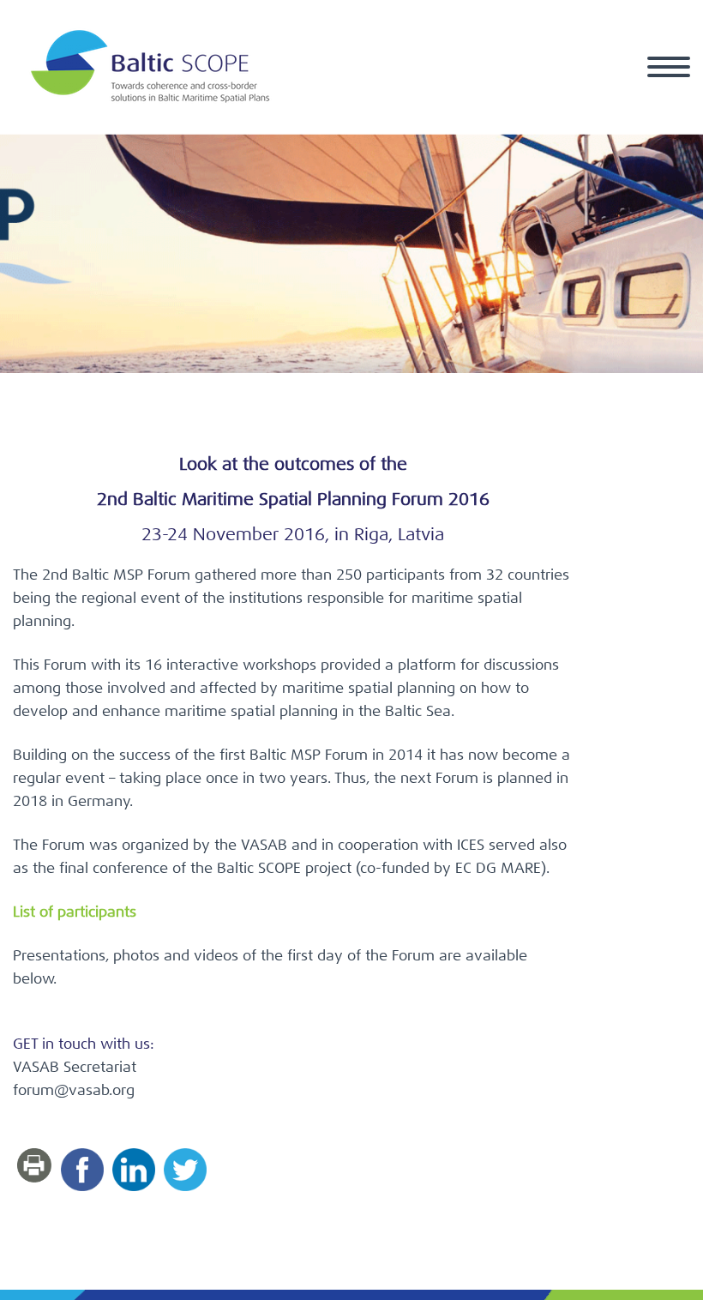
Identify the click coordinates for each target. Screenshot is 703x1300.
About (324, 86)
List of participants (74, 913)
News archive (430, 86)
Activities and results (585, 86)
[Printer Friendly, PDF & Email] (37, 1165)
